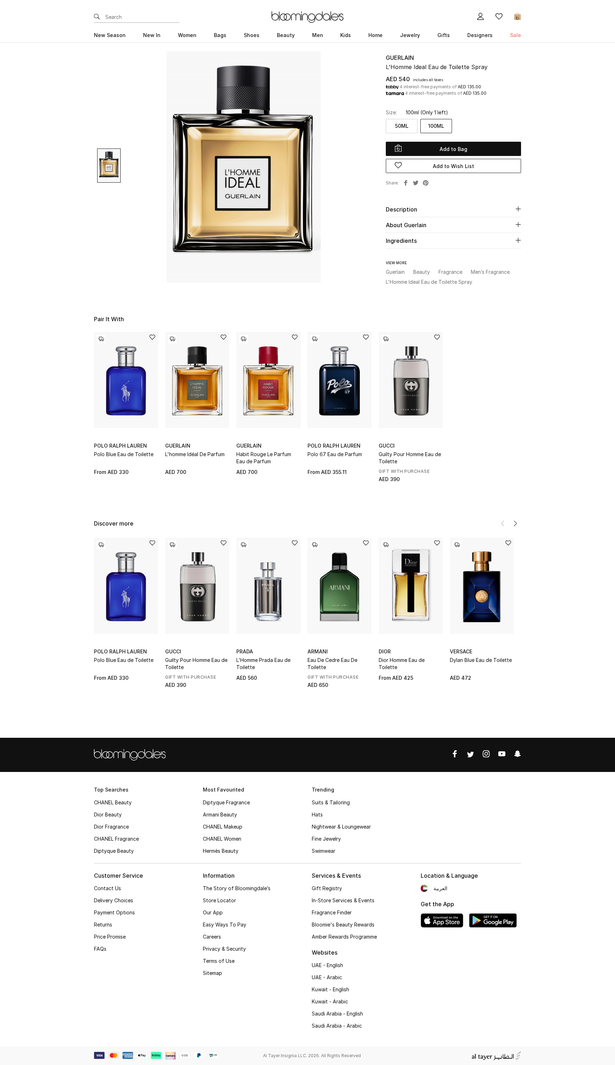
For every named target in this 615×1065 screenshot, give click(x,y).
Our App (213, 912)
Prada (244, 651)
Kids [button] (345, 35)
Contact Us (107, 888)
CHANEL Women (222, 839)
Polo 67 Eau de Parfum (335, 454)
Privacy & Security (224, 949)
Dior (385, 651)
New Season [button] (110, 35)
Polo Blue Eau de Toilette (123, 454)
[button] (515, 523)
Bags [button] (220, 35)
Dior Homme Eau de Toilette (402, 663)
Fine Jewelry (326, 839)
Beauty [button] (286, 35)
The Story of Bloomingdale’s (236, 888)
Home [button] (375, 35)
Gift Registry (327, 888)
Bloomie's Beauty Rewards (343, 925)
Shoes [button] (251, 35)
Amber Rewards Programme (344, 937)
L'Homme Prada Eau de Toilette (263, 663)
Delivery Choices (113, 900)
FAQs (100, 949)
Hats (317, 814)
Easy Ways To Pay (224, 925)
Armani (318, 651)
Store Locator (219, 900)
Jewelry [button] (410, 35)
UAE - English (327, 965)
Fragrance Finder (332, 912)
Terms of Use (219, 961)
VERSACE (461, 651)
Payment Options (114, 912)
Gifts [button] (443, 35)
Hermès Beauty (220, 851)
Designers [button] (480, 35)
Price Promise (110, 937)
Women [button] (187, 35)
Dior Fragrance (111, 827)
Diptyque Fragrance (226, 802)
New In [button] (152, 35)
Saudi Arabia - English (337, 1014)
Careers (212, 937)
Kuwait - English (330, 989)
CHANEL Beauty (113, 802)
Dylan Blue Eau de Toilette (481, 660)
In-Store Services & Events (343, 900)
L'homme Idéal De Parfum (195, 454)
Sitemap (212, 973)
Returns (103, 925)
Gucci (387, 446)
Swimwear (323, 851)
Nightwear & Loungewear (341, 827)
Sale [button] (515, 35)
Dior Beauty (108, 814)
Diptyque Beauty (114, 851)
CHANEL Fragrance (116, 839)
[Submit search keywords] (97, 17)
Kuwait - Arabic (330, 1001)
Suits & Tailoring (331, 802)
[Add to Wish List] (152, 337)
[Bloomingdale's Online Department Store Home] (307, 16)
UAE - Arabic (327, 977)
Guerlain (400, 57)
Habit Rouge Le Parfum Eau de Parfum (263, 457)
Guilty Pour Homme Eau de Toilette (410, 457)
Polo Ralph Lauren (120, 446)
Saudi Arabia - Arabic (337, 1026)
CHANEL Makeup (222, 827)
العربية (440, 888)
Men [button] (317, 35)
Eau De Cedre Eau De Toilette (332, 663)
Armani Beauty (220, 814)
